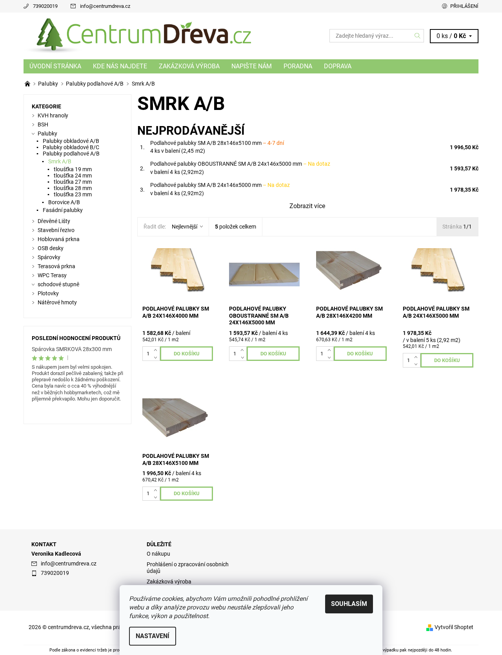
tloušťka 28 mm (73, 188)
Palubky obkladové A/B (71, 141)
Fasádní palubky (63, 210)
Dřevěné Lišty (54, 221)
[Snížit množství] (157, 356)
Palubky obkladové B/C (71, 147)
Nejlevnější (184, 226)
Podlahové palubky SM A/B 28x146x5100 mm (217, 143)
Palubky (47, 133)
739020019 (45, 6)
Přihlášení (464, 6)
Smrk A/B (59, 161)
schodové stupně (58, 284)
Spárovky (49, 257)
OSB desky (51, 248)
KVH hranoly (53, 115)
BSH (43, 124)
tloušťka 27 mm (73, 182)
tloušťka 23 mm (73, 194)
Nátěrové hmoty (57, 302)
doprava (337, 66)
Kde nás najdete (120, 66)
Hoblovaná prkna (59, 239)
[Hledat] (417, 35)
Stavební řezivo (56, 230)
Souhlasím (349, 603)
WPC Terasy (52, 275)
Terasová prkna (56, 266)
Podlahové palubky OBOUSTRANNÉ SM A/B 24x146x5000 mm (240, 164)
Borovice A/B (64, 202)
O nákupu (158, 554)
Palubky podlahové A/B (71, 153)
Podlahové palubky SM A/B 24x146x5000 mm (220, 185)
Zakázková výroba (189, 66)
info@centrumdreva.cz (105, 6)
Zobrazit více (307, 206)
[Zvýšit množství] (157, 349)
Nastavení (152, 636)
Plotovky (48, 293)
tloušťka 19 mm (73, 169)
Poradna (298, 66)
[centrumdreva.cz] (137, 35)
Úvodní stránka (55, 66)
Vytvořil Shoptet (454, 627)
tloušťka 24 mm (73, 175)
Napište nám (251, 66)
